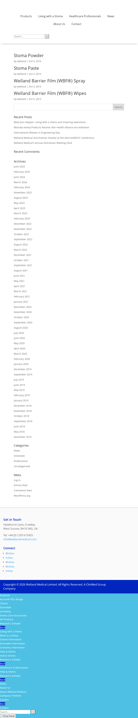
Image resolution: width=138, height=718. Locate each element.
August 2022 (21, 244)
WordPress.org (22, 495)
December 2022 (22, 223)
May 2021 (19, 281)
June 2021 (19, 275)
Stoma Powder (29, 55)
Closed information (11, 639)
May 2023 (19, 203)
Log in (17, 480)
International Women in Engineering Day (37, 132)
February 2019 (22, 395)
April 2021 (19, 286)
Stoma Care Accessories (13, 615)
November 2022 (23, 229)
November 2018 (23, 411)
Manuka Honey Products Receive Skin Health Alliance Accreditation (51, 127)
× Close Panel (7, 715)
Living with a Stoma (50, 16)
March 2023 (20, 213)
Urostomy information (12, 647)
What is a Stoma (9, 635)
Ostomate (19, 455)
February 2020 (22, 359)
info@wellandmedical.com (20, 539)
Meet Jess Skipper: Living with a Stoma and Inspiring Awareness (50, 122)
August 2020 (21, 327)
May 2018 (19, 431)
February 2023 (22, 218)
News (110, 16)
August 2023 (21, 197)
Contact (76, 24)
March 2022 (20, 249)
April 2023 (19, 208)
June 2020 (19, 338)
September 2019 (23, 374)
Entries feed (20, 485)
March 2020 (20, 353)
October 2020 (21, 317)
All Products (6, 619)
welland (21, 61)
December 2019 (22, 369)
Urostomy (5, 611)
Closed (4, 603)
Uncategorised (22, 466)
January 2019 (21, 400)
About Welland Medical (13, 691)
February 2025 (22, 171)
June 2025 (19, 166)
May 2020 (19, 343)
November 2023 (23, 192)
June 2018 (19, 426)
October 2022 (21, 234)
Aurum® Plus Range (11, 599)
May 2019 (19, 390)
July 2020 (19, 333)
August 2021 (21, 270)
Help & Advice (8, 651)
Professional (21, 461)
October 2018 (21, 416)
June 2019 (19, 385)
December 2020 (22, 307)
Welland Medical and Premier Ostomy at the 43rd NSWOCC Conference (54, 137)
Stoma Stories (7, 655)
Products (26, 16)
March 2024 (20, 182)
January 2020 (21, 364)
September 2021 (23, 265)
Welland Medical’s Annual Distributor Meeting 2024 (43, 142)
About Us (59, 24)
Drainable (5, 607)
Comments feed (23, 490)
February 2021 (22, 296)
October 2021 (21, 260)
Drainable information (12, 643)
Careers (4, 699)
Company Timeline (10, 695)
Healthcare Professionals (85, 16)
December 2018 (22, 405)
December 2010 (22, 436)
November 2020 (23, 312)
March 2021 (20, 291)
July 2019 (19, 379)
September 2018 (23, 421)
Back (2, 627)
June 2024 (19, 177)
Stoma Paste (26, 68)
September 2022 (23, 239)
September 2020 (23, 322)
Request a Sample (10, 623)
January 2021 (21, 301)
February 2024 (22, 187)
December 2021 (22, 255)
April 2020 (19, 348)
